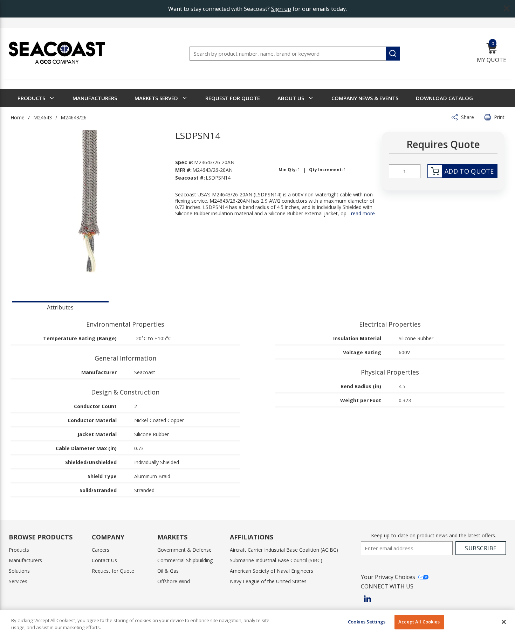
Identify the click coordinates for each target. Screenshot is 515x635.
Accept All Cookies (419, 622)
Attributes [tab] (60, 307)
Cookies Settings (366, 622)
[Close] (503, 621)
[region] (257, 622)
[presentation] (60, 306)
